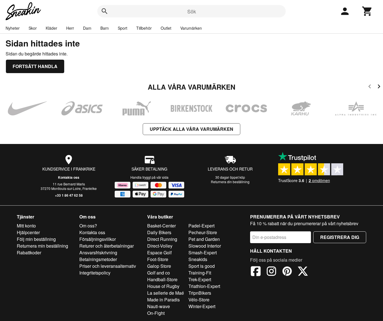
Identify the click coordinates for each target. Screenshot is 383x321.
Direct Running (162, 239)
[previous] (370, 87)
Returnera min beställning (42, 246)
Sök (191, 11)
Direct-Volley (159, 246)
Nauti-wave (158, 306)
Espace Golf (159, 252)
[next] (379, 87)
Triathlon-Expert (204, 286)
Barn (104, 28)
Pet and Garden (204, 239)
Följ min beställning (36, 239)
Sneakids (197, 259)
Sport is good (201, 266)
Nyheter (13, 28)
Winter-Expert (201, 306)
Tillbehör (144, 28)
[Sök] (105, 11)
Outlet (166, 28)
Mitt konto (26, 225)
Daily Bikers (159, 232)
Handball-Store (162, 279)
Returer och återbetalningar (106, 246)
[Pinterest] (287, 272)
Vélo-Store (198, 299)
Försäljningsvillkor (97, 239)
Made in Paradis (163, 299)
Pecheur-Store (202, 232)
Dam (87, 28)
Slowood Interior (204, 246)
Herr (70, 28)
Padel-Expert (201, 225)
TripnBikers (199, 293)
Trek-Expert (199, 279)
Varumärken (191, 28)
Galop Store (159, 266)
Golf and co (158, 272)
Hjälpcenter (28, 232)
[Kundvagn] (367, 11)
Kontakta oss (68, 177)
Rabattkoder (29, 252)
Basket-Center (161, 225)
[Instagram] (271, 272)
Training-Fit (199, 272)
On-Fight (156, 313)
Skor (33, 28)
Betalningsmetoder (98, 259)
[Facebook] (255, 272)
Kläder (51, 28)
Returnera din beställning (230, 181)
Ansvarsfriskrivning (98, 252)
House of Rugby (163, 286)
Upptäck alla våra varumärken (191, 129)
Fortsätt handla (35, 66)
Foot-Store (157, 259)
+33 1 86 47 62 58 (69, 195)
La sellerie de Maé (165, 293)
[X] (302, 272)
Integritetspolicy (94, 272)
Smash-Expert (202, 252)
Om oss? (88, 225)
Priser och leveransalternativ (107, 266)
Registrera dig (339, 237)
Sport (122, 28)
